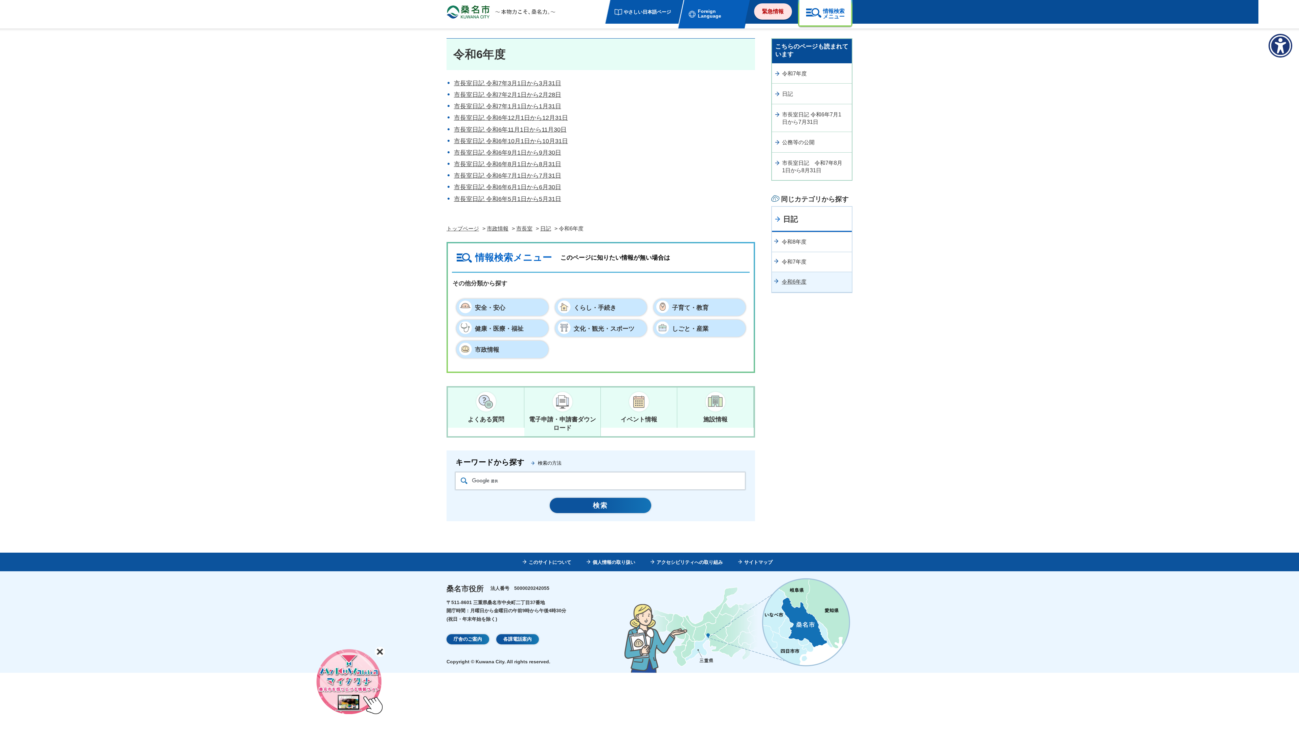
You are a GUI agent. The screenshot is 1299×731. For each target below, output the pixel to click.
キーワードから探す (490, 462)
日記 (545, 228)
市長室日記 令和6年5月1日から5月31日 (507, 199)
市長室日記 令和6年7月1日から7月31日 (507, 175)
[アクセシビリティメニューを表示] (1280, 46)
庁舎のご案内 (468, 639)
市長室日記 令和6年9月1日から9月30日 (507, 152)
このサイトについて (550, 562)
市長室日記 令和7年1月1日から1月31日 (507, 106)
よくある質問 (486, 419)
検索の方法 (550, 463)
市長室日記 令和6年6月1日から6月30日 (507, 187)
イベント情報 (639, 419)
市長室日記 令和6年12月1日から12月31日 (511, 117)
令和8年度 (794, 242)
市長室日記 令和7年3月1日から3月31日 (507, 83)
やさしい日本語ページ (647, 12)
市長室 (524, 228)
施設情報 (715, 419)
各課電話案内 (517, 639)
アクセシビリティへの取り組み (690, 562)
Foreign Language (709, 13)
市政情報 (497, 228)
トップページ (463, 228)
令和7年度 (794, 73)
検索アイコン (464, 481)
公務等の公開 (798, 142)
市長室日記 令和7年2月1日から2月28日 (507, 94)
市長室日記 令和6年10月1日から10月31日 (511, 141)
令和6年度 (794, 282)
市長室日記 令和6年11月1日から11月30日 (510, 129)
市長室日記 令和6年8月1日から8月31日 (507, 164)
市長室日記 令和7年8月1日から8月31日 (812, 166)
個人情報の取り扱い (614, 562)
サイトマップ (758, 562)
